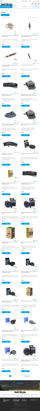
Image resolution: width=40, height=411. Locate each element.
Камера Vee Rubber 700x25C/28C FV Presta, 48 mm (29, 331)
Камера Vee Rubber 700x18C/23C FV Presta (29, 153)
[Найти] (19, 6)
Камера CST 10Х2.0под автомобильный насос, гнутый (29, 124)
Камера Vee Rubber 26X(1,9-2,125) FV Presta (9, 213)
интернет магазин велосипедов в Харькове (12, 386)
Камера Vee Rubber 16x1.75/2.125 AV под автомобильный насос (29, 272)
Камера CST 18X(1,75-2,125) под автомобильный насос (27, 183)
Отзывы (32, 394)
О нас (8, 394)
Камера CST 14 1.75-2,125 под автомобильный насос (8, 95)
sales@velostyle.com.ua (34, 399)
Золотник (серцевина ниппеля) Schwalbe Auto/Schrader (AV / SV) (29, 36)
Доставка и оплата (27, 394)
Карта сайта (4, 394)
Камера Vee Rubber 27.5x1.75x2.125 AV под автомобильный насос (29, 360)
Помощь (36, 394)
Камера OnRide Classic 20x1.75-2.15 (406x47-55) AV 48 (9, 183)
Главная (2, 10)
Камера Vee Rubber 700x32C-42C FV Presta (10, 360)
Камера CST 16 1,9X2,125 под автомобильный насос (7, 154)
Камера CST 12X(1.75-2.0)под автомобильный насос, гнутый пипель (28, 95)
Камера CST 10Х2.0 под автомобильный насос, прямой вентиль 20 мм (10, 124)
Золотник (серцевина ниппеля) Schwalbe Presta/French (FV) (10, 66)
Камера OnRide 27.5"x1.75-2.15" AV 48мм (29, 301)
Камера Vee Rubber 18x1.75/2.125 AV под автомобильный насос (10, 301)
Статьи (18, 394)
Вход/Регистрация (36, 1)
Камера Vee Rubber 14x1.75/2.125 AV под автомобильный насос (10, 272)
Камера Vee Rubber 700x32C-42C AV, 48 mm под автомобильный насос (10, 331)
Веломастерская (13, 394)
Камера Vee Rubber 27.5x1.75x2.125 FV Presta (28, 213)
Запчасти (6, 10)
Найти (36, 6)
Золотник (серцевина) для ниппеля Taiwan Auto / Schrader (10, 36)
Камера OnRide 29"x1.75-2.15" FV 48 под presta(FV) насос (10, 242)
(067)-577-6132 (24, 399)
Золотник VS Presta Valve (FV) (27, 65)
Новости (21, 394)
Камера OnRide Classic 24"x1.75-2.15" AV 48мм (29, 242)
